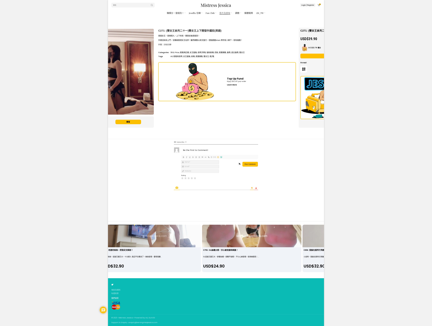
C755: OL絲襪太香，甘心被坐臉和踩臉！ (220, 250)
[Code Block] (205, 157)
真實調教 (222, 52)
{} (211, 157)
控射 (216, 52)
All (171, 56)
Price (177, 52)
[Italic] (186, 157)
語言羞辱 (234, 52)
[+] (215, 157)
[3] (188, 178)
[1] (182, 178)
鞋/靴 (212, 56)
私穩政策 (115, 293)
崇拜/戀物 (202, 52)
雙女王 (242, 52)
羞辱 (229, 52)
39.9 (172, 52)
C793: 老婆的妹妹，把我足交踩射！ (118, 250)
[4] (191, 178)
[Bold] (183, 157)
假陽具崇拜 (177, 56)
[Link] (208, 157)
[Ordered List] (196, 157)
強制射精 (210, 52)
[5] (195, 178)
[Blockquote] (202, 157)
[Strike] (193, 157)
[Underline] (189, 157)
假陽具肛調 (184, 52)
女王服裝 (193, 52)
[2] (185, 178)
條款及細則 (115, 290)
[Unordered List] (199, 157)
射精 (193, 56)
